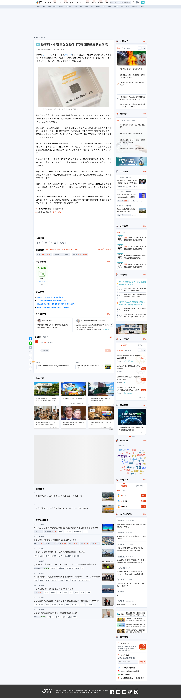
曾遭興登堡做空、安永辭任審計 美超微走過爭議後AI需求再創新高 (46, 399)
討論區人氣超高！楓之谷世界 (73, 398)
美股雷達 (128, 177)
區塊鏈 (98, 7)
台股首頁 (100, 250)
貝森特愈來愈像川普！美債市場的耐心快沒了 (73, 423)
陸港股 (66, 3)
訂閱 (106, 3)
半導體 (125, 506)
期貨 (91, 7)
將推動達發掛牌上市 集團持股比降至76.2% (51, 300)
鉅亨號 (100, 3)
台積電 (125, 501)
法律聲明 (105, 690)
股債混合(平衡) (128, 361)
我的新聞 (134, 7)
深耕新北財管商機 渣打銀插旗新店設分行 (90, 367)
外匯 (76, 3)
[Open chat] (30, 369)
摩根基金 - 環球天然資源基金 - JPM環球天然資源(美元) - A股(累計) (128, 388)
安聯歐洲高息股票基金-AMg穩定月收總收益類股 (128, 378)
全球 (81, 3)
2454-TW (47, 54)
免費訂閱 (142, 662)
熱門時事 (68, 7)
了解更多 (107, 261)
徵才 (93, 690)
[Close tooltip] (46, 368)
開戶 (143, 358)
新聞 (49, 3)
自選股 (142, 7)
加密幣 (87, 3)
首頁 (44, 3)
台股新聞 (43, 38)
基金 (71, 3)
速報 (75, 7)
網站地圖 (99, 690)
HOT (126, 237)
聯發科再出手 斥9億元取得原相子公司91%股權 (53, 307)
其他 (125, 382)
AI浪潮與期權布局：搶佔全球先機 (50, 208)
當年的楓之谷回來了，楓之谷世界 (100, 423)
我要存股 (108, 250)
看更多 (109, 314)
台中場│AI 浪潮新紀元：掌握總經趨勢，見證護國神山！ (135, 238)
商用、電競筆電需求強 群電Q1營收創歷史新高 (53, 366)
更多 (143, 48)
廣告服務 (71, 690)
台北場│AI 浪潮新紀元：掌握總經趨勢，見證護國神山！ (135, 247)
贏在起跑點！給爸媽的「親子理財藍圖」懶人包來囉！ (63, 250)
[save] (30, 364)
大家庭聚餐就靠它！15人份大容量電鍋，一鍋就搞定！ (45, 423)
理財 (109, 7)
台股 (54, 3)
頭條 (38, 7)
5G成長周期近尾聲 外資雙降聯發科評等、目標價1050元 (55, 304)
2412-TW (68, 54)
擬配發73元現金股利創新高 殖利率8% (50, 297)
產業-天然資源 (128, 393)
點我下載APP (58, 212)
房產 (104, 7)
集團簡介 (65, 690)
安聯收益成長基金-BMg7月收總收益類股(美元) (128, 356)
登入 (139, 2)
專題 (122, 7)
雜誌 (127, 7)
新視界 (116, 7)
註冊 (143, 2)
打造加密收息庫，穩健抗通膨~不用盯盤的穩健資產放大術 (135, 256)
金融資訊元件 (80, 690)
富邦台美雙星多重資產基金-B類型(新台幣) (128, 367)
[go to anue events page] (133, 2)
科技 (54, 7)
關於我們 (58, 690)
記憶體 (125, 495)
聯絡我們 (87, 690)
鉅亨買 (94, 3)
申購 (143, 369)
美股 (59, 3)
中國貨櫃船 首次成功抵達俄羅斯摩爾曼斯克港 (100, 399)
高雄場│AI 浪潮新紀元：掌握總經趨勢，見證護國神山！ (135, 265)
